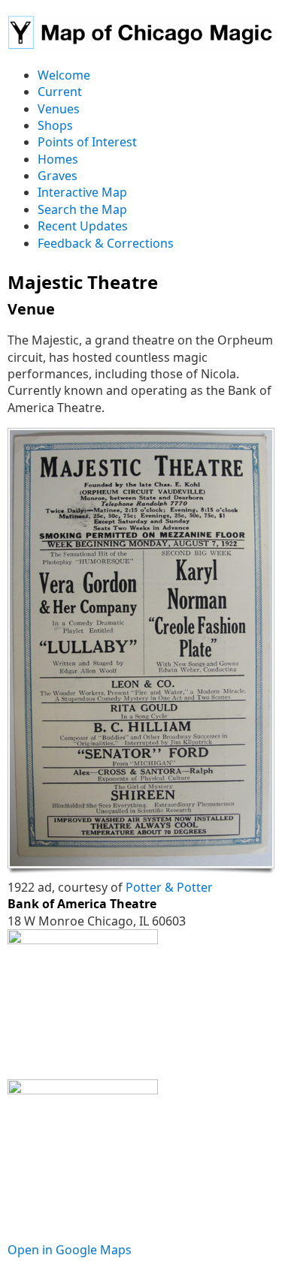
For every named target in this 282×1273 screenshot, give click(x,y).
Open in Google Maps (70, 1249)
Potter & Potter (169, 887)
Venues (59, 109)
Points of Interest (87, 142)
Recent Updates (83, 226)
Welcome (64, 75)
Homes (58, 159)
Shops (55, 125)
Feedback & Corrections (106, 243)
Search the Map (82, 209)
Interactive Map (82, 192)
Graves (57, 175)
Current (60, 91)
